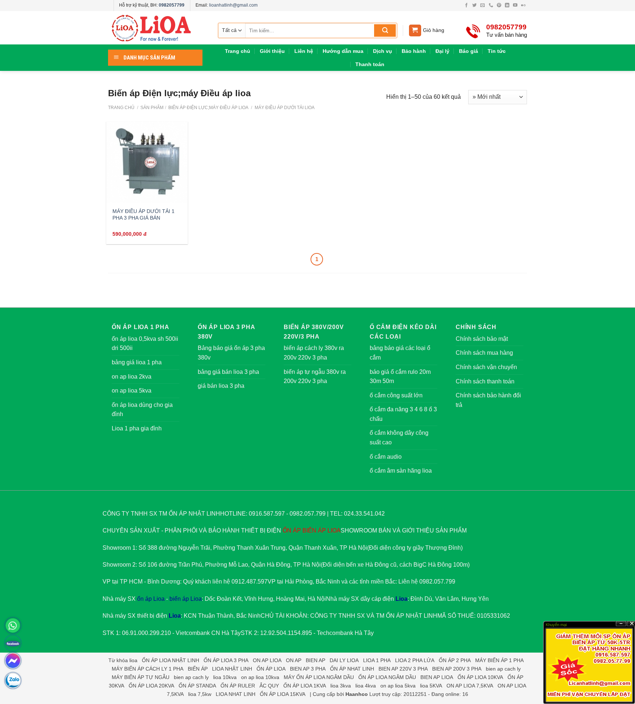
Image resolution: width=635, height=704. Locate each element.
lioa (133, 660)
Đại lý (442, 51)
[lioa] (156, 28)
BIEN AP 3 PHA (308, 669)
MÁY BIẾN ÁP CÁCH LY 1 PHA (147, 669)
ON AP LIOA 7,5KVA (469, 686)
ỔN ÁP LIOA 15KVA (282, 694)
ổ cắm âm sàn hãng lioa (401, 470)
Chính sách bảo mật (482, 339)
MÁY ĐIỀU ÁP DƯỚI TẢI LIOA (284, 107)
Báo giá (468, 51)
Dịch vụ (382, 51)
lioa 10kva (225, 677)
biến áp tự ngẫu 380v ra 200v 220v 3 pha (315, 377)
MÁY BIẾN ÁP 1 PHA (499, 660)
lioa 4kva (365, 686)
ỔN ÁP (292, 530)
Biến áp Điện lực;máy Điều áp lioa (207, 107)
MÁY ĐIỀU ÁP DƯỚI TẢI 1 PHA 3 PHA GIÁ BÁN (143, 214)
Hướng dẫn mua (343, 51)
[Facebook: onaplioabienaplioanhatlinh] (13, 643)
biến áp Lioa (185, 599)
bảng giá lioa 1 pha (137, 362)
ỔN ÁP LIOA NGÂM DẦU (387, 677)
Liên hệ (303, 51)
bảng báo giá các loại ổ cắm (400, 353)
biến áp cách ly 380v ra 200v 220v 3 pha (314, 353)
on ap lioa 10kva (260, 677)
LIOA (334, 530)
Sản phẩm (152, 107)
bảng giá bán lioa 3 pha (228, 372)
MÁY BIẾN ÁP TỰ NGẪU (140, 677)
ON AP (293, 660)
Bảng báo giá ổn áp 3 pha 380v (231, 353)
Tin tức (497, 51)
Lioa (401, 599)
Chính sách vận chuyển (486, 367)
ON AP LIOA (267, 660)
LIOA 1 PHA (377, 660)
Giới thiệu (272, 51)
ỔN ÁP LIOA (271, 669)
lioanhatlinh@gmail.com (233, 5)
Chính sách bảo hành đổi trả (488, 400)
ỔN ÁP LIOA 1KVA (304, 686)
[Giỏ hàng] (415, 31)
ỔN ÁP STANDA (197, 686)
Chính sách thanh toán (485, 381)
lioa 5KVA (431, 686)
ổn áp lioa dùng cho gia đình (142, 410)
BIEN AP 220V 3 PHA (403, 669)
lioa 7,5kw (199, 694)
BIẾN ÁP (314, 530)
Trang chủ (237, 51)
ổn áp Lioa (151, 599)
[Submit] (385, 30)
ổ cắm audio (386, 457)
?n (621, 624)
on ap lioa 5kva (131, 390)
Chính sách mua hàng (484, 353)
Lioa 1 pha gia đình (137, 428)
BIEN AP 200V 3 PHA (456, 669)
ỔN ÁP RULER (237, 686)
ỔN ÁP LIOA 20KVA (151, 686)
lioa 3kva (340, 686)
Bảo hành (414, 51)
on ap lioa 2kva (131, 376)
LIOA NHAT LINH (235, 694)
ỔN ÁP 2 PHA (455, 660)
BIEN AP (315, 660)
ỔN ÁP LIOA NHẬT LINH (170, 660)
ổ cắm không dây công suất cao (399, 437)
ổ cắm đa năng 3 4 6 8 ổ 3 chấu (403, 414)
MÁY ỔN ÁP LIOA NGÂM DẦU (319, 677)
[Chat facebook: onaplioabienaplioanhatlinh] (13, 660)
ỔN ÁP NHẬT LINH (411, 616)
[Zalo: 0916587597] (13, 680)
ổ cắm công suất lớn (396, 395)
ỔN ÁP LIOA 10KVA (480, 677)
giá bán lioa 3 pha (221, 386)
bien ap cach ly (503, 669)
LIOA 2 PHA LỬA (414, 660)
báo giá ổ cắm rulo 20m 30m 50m (400, 377)
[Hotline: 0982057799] (13, 625)
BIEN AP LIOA (436, 677)
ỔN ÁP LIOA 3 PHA (226, 660)
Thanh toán (369, 64)
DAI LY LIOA (344, 660)
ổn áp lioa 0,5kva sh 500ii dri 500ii (145, 343)
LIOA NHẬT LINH (232, 669)
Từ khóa (118, 660)
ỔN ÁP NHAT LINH (352, 669)
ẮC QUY (269, 686)
